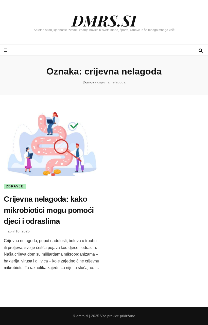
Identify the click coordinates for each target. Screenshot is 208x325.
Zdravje (15, 186)
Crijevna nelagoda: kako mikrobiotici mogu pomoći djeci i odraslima (49, 210)
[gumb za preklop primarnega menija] (6, 50)
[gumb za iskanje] (201, 51)
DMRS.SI (104, 20)
